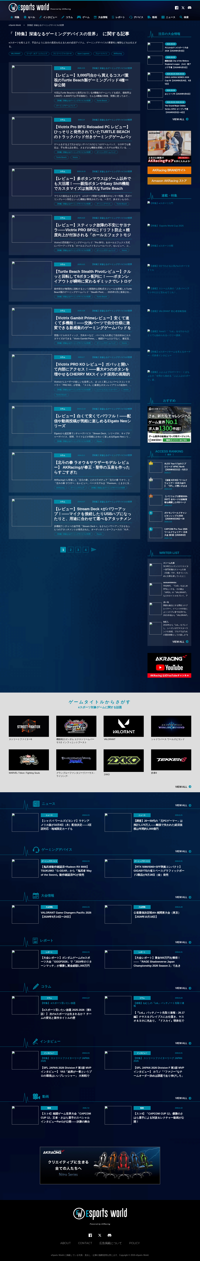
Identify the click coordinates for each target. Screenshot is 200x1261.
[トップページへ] (100, 1217)
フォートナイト (101, 53)
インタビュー (50, 17)
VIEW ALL (178, 119)
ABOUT (65, 1243)
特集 (17, 17)
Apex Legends (83, 53)
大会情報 (103, 17)
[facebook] (90, 1235)
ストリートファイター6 (62, 53)
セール (31, 17)
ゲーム (86, 17)
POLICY (134, 1243)
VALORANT (15, 53)
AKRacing (118, 53)
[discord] (109, 1235)
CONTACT (85, 1243)
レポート (120, 17)
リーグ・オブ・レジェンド (37, 53)
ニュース (170, 17)
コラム (69, 17)
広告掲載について (110, 1243)
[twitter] (99, 1235)
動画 (154, 17)
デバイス (138, 17)
